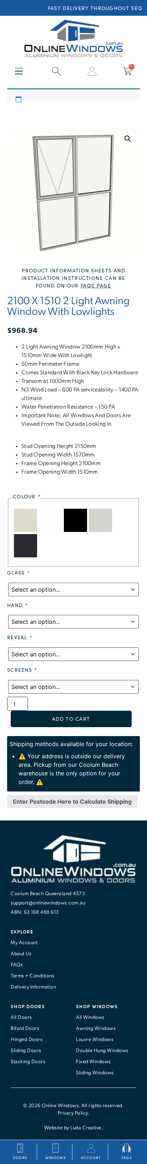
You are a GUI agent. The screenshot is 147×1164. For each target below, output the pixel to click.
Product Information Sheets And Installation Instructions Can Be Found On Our (73, 278)
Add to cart (71, 718)
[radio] (26, 529)
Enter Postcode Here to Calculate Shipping (72, 801)
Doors (20, 1157)
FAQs (126, 1157)
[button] (127, 138)
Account (91, 1157)
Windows (55, 1157)
